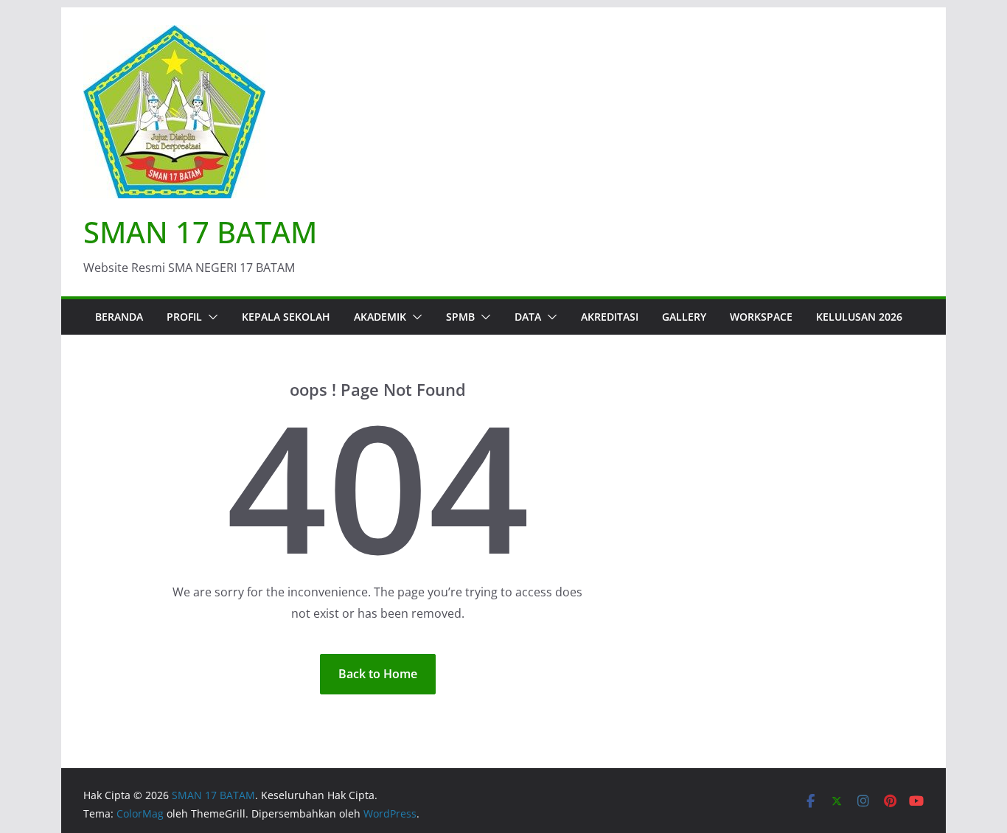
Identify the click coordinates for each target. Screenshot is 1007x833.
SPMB (460, 317)
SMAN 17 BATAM (200, 232)
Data (528, 317)
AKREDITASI (609, 317)
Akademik (380, 317)
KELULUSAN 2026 (859, 317)
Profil (184, 317)
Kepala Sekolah (286, 317)
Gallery (684, 317)
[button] (210, 317)
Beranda (119, 317)
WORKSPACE (761, 317)
